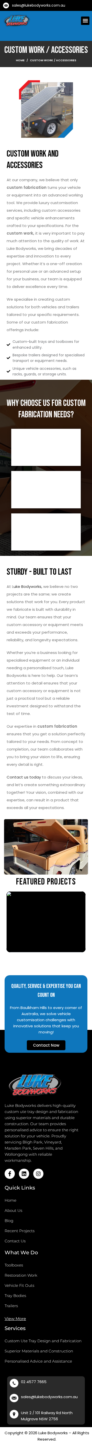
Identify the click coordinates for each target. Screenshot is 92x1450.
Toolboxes (14, 1265)
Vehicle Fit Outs (19, 1285)
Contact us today (24, 777)
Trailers (11, 1305)
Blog (9, 1220)
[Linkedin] (24, 1174)
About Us (13, 1210)
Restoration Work (21, 1275)
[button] (85, 21)
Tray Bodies (15, 1295)
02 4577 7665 (34, 1381)
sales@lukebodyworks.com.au (38, 5)
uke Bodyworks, (28, 586)
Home (20, 60)
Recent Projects (19, 1230)
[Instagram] (38, 1174)
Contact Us (15, 1241)
